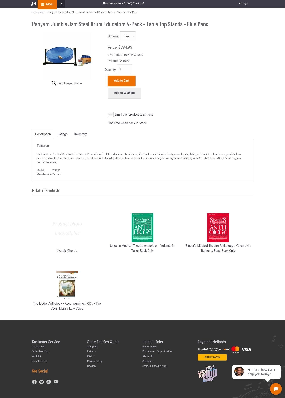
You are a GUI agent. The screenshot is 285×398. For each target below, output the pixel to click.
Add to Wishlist (124, 93)
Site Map (147, 361)
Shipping (92, 346)
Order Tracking (40, 351)
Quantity (110, 70)
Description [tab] (43, 134)
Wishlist (36, 356)
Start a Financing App (154, 365)
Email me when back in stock (127, 123)
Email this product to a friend (134, 114)
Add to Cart (121, 80)
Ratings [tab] (62, 134)
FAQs (90, 356)
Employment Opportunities (157, 351)
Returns (91, 351)
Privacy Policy (94, 361)
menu (49, 4)
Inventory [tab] (80, 134)
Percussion (38, 12)
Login (245, 3)
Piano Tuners (149, 346)
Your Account (39, 361)
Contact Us (38, 346)
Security (91, 365)
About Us (147, 356)
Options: (113, 36)
